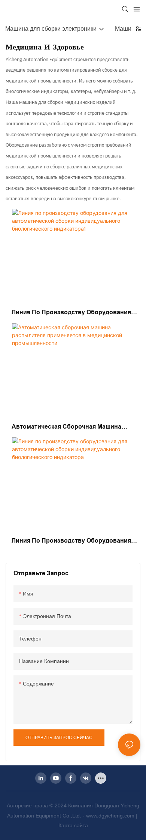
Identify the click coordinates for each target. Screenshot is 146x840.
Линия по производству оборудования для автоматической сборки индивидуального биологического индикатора (71, 541)
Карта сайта (73, 825)
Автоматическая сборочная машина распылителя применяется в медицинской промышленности (66, 427)
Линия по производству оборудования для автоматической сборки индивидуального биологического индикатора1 (71, 313)
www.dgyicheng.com (111, 816)
